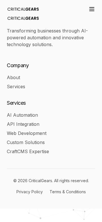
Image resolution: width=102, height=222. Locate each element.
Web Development (26, 133)
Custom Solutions (26, 142)
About (13, 77)
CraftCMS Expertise (28, 151)
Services (16, 86)
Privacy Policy (29, 191)
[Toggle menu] (91, 9)
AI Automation (22, 115)
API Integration (23, 124)
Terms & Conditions (68, 191)
